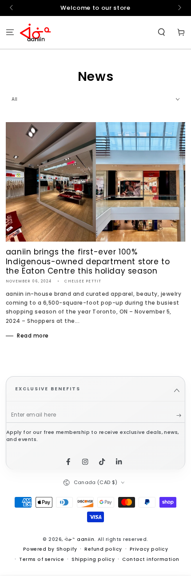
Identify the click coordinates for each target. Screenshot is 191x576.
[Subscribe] (180, 415)
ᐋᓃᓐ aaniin (79, 539)
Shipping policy (93, 559)
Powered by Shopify (50, 549)
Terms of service (41, 559)
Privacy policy (149, 549)
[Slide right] (178, 8)
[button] (161, 32)
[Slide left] (12, 8)
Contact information (150, 559)
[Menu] (10, 32)
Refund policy (103, 549)
